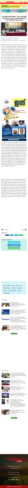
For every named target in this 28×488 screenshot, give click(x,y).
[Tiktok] (14, 479)
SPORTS (14, 288)
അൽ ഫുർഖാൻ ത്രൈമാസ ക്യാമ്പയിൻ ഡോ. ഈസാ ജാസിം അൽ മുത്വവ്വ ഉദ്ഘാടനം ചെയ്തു (18, 381)
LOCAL (16, 40)
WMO (24, 40)
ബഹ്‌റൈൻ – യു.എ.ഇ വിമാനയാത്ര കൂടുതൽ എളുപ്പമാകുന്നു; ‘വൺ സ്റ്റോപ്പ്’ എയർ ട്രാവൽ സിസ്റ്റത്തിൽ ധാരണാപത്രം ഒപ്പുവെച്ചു (18, 311)
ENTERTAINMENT (12, 290)
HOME (4, 285)
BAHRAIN (9, 40)
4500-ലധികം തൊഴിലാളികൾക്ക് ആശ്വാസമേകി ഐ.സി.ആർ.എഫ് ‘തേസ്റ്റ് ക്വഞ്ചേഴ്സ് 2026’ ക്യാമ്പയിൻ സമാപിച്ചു (18, 375)
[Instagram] (10, 479)
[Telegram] (16, 479)
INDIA (17, 285)
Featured (13, 40)
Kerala (13, 285)
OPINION (5, 290)
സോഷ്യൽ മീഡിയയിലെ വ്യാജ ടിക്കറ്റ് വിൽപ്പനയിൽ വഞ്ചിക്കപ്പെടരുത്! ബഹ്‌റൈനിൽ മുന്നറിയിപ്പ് (17, 412)
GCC (21, 285)
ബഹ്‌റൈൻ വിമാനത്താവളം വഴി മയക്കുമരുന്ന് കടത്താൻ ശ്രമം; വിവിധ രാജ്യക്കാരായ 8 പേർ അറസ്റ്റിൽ (18, 394)
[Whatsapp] (18, 479)
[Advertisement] (14, 84)
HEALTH (19, 290)
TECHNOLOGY (6, 293)
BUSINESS (19, 288)
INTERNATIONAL (7, 288)
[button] (21, 2)
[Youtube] (12, 479)
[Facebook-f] (8, 479)
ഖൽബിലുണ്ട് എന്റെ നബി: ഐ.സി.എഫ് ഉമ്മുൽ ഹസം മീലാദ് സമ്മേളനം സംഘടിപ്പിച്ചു (17, 388)
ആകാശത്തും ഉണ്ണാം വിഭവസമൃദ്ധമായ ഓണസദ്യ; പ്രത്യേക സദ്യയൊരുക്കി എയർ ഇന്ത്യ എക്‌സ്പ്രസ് (17, 304)
